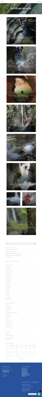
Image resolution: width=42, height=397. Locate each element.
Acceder (7, 333)
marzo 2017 (8, 297)
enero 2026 (8, 268)
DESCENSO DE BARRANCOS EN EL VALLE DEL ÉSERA (21, 67)
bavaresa (22, 41)
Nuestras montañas (26, 390)
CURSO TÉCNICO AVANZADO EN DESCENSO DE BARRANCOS (13, 199)
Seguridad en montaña (26, 389)
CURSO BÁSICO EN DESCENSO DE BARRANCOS (29, 199)
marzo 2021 (8, 274)
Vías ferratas (8, 327)
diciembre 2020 (9, 276)
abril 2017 (8, 295)
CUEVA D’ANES (9, 257)
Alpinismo (7, 304)
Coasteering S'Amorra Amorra (11, 312)
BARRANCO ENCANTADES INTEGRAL (13, 253)
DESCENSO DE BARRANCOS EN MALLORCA (21, 154)
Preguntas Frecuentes (26, 384)
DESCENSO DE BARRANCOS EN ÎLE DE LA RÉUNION (21, 228)
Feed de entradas (9, 335)
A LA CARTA (4, 375)
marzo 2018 (8, 285)
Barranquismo (8, 308)
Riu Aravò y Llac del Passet (11, 251)
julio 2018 (7, 283)
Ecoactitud (24, 391)
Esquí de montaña (9, 321)
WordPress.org (9, 339)
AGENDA (4, 373)
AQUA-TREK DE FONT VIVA (11, 249)
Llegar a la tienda (25, 385)
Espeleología (24, 371)
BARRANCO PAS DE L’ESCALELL (21, 184)
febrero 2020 (8, 280)
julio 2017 (7, 289)
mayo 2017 (8, 293)
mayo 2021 (8, 272)
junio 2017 (8, 291)
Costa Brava (8, 316)
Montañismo (8, 323)
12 (25, 349)
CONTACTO (4, 376)
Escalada (7, 318)
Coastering (8, 314)
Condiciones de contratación (27, 386)
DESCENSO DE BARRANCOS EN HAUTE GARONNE (21, 125)
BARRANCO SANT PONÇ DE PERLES (13, 255)
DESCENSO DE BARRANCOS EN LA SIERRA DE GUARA (21, 96)
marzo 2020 (8, 278)
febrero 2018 (8, 287)
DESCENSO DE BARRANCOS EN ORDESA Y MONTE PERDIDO (21, 37)
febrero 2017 (8, 298)
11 (21, 349)
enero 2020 (8, 282)
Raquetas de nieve (9, 325)
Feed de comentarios (10, 337)
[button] (39, 394)
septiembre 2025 (9, 270)
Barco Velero (8, 306)
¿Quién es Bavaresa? (26, 388)
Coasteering (8, 310)
